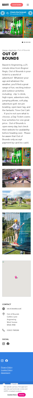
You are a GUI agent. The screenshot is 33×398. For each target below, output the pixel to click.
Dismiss (21, 395)
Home (4, 50)
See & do (12, 50)
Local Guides (16, 5)
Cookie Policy (12, 395)
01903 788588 (13, 330)
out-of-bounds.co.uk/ (14, 308)
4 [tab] (28, 42)
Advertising (5, 373)
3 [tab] (26, 42)
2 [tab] (24, 42)
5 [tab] (30, 42)
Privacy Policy (6, 367)
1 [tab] (22, 42)
